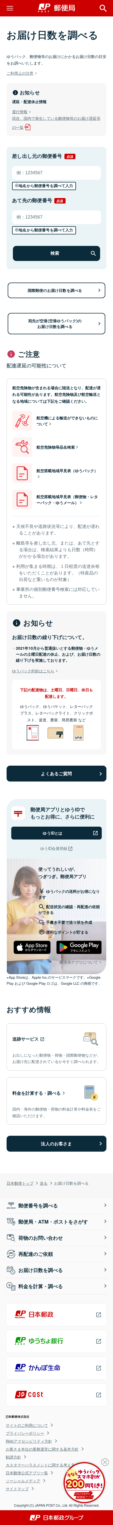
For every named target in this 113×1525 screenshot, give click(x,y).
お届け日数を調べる (40, 1270)
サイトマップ (17, 1488)
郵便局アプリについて (79, 962)
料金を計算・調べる (40, 1286)
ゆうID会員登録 (53, 848)
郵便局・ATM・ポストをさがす (53, 1221)
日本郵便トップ (20, 1183)
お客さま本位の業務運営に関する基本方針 (42, 1449)
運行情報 (19, 111)
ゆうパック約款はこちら (33, 670)
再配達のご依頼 (35, 1253)
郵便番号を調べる (38, 1205)
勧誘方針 (13, 1457)
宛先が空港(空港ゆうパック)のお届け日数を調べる (55, 323)
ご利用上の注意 (20, 73)
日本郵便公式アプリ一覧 (27, 1472)
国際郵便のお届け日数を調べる (55, 290)
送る (43, 1183)
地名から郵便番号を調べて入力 (46, 186)
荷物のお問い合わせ (40, 1237)
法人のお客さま (56, 1143)
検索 (54, 253)
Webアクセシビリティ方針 (29, 1441)
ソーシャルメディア (23, 1480)
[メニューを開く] (9, 8)
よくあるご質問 (56, 773)
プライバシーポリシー (25, 1433)
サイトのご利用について (27, 1425)
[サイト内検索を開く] (103, 8)
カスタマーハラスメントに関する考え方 (40, 1465)
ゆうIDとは (52, 833)
